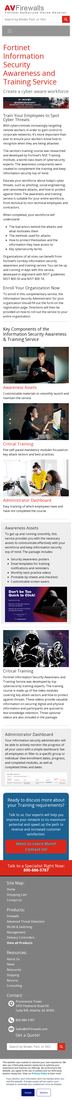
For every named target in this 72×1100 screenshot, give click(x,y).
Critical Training (18, 444)
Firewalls (13, 916)
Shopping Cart (17, 895)
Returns (12, 980)
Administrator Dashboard (27, 500)
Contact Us (14, 900)
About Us (13, 959)
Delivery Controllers (21, 937)
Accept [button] (28, 1092)
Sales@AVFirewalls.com (31, 1029)
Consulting (14, 986)
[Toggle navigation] (9, 31)
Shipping (13, 975)
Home (11, 889)
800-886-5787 (25, 1020)
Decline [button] (44, 1092)
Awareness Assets (20, 387)
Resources (14, 970)
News (11, 964)
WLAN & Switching (19, 927)
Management (16, 932)
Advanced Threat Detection (25, 921)
